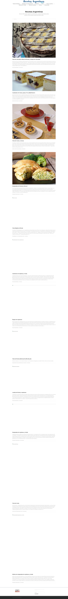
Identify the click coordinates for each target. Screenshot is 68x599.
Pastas (13, 281)
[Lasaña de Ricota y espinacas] (34, 378)
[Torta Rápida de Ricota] (34, 211)
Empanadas (13, 440)
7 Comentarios (20, 327)
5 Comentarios (22, 582)
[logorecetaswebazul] (34, 0)
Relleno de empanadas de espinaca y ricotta (22, 574)
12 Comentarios (21, 400)
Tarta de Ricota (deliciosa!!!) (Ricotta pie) (21, 358)
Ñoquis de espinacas (17, 319)
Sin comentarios (21, 67)
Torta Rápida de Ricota (17, 228)
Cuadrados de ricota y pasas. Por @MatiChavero (23, 92)
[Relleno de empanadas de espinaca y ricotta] (34, 544)
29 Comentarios (24, 511)
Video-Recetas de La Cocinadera (22, 362)
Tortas (17, 362)
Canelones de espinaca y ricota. (19, 273)
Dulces (13, 67)
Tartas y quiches (49, 3)
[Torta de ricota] (34, 473)
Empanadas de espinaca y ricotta (20, 432)
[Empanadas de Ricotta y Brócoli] (34, 168)
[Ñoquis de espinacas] (34, 301)
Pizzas (42, 3)
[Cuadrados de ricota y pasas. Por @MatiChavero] (34, 81)
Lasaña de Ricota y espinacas (19, 392)
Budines (37, 3)
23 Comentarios (22, 440)
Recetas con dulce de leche (27, 3)
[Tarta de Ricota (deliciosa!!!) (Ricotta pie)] (34, 344)
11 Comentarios (28, 362)
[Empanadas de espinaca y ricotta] (34, 417)
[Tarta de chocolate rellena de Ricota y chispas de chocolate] (34, 40)
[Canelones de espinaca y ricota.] (34, 255)
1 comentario (20, 281)
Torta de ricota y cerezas (18, 140)
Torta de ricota (15, 503)
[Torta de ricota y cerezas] (34, 121)
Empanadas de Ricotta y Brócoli (19, 186)
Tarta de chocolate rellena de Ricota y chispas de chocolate (26, 59)
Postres (15, 511)
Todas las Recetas (16, 3)
